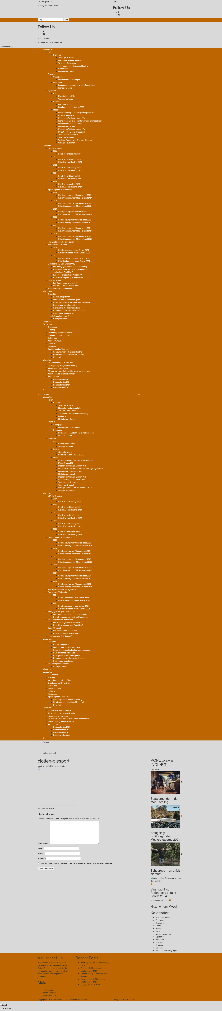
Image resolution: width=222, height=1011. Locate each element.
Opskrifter (52, 294)
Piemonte (57, 54)
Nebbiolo (51, 343)
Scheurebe (52, 337)
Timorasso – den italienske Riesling (73, 65)
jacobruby (61, 765)
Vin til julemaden (60, 318)
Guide (158, 925)
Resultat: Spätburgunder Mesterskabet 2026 (91, 969)
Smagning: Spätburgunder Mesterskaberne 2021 (165, 836)
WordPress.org (49, 995)
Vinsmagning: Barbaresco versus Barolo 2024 (163, 892)
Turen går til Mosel (66, 137)
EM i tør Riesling (55, 148)
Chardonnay (53, 327)
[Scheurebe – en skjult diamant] (165, 854)
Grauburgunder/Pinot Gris (59, 335)
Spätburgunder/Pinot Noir (58, 349)
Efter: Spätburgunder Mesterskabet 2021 (75, 230)
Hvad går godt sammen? (58, 316)
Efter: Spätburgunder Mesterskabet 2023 (75, 214)
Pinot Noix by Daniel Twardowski (72, 131)
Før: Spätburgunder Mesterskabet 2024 (74, 203)
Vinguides (47, 321)
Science (159, 942)
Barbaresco (63, 68)
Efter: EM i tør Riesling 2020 (70, 186)
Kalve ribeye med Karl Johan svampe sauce (71, 302)
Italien (50, 52)
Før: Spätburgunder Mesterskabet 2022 (74, 219)
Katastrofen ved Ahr (66, 96)
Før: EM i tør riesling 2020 (69, 184)
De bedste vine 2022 (61, 387)
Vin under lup (43, 38)
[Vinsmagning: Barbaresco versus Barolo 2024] (167, 879)
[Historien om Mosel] (160, 900)
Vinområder (48, 49)
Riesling (51, 329)
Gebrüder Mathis (65, 104)
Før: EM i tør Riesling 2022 (69, 167)
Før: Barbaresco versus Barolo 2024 (73, 250)
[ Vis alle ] (155, 769)
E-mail (41, 853)
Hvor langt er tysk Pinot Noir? (60, 272)
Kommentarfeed (49, 992)
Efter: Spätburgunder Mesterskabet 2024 (75, 206)
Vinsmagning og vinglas (58, 368)
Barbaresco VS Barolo (57, 244)
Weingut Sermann (65, 98)
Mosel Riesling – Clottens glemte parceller (76, 112)
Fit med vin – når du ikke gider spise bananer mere (69, 371)
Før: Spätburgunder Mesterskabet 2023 (74, 211)
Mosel (55, 109)
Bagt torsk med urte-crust (64, 305)
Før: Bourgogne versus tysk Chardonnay (70, 266)
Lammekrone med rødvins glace (66, 299)
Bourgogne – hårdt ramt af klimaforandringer (76, 85)
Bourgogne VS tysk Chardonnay (61, 263)
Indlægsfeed (48, 989)
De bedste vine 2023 (61, 384)
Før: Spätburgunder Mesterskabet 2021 (74, 228)
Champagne (58, 76)
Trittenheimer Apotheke (68, 134)
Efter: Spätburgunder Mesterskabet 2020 (75, 239)
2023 (55, 156)
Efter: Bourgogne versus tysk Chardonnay (71, 269)
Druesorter (47, 324)
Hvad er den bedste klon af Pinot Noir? (69, 354)
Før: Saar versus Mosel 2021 (65, 283)
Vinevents (47, 145)
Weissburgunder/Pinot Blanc (60, 332)
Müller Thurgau (54, 340)
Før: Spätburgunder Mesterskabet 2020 (74, 236)
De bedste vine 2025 (61, 379)
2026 (55, 151)
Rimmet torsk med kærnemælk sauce (69, 310)
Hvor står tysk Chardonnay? (60, 288)
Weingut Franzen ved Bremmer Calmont (75, 140)
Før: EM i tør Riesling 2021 (69, 175)
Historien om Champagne (69, 79)
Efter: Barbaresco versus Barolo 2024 (74, 252)
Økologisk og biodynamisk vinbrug (62, 365)
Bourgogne (57, 82)
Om (44, 390)
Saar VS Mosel (54, 280)
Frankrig (51, 74)
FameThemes (129, 999)
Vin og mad (47, 291)
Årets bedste (53, 376)
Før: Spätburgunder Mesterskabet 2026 (74, 195)
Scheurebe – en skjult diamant (165, 872)
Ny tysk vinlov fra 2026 (90, 984)
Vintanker (47, 360)
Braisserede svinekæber (63, 313)
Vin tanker (160, 947)
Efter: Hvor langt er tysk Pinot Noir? (68, 277)
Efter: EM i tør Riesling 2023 (70, 162)
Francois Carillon (65, 87)
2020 (55, 181)
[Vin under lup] (6, 46)
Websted (42, 858)
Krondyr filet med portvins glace (66, 307)
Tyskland (52, 90)
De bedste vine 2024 (61, 382)
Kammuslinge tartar (61, 296)
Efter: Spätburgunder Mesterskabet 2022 (75, 222)
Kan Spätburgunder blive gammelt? (62, 241)
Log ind (46, 987)
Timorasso (52, 346)
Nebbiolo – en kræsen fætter (70, 60)
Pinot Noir (57, 357)
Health (158, 928)
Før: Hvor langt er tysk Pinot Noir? (67, 274)
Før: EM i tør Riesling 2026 (69, 153)
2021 (55, 173)
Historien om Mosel (66, 126)
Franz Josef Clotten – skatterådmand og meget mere (80, 120)
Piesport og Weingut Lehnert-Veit (72, 118)
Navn (41, 848)
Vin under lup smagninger (166, 950)
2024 (55, 200)
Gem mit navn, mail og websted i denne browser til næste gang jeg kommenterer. (76, 863)
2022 (55, 164)
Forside (46, 741)
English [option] (8, 1008)
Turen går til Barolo (66, 57)
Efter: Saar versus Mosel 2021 (66, 285)
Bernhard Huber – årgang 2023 (71, 107)
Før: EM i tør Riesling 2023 (69, 159)
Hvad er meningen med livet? (60, 362)
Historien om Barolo (66, 71)
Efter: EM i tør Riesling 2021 (70, 178)
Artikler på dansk (163, 917)
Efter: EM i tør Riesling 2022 (70, 170)
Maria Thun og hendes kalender (61, 373)
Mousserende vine (163, 933)
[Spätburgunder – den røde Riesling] (165, 782)
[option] (113, 1008)
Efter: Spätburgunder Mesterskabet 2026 (75, 197)
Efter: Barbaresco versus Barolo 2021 (74, 261)
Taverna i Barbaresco (67, 63)
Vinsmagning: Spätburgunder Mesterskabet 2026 (93, 980)
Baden (56, 101)
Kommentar (43, 843)
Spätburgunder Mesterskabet (60, 189)
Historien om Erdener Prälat (70, 123)
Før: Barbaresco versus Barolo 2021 (73, 258)
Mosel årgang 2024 (66, 115)
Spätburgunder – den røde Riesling (67, 351)
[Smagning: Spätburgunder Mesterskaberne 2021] (165, 816)
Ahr (54, 93)
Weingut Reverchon (66, 142)
